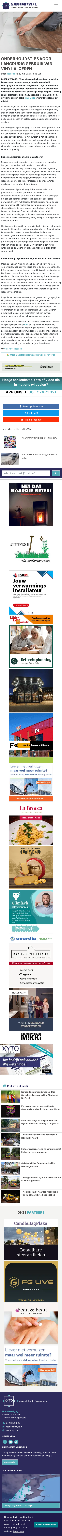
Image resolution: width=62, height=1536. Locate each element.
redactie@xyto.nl (14, 1426)
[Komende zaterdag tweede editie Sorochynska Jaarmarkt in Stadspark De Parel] (10, 1096)
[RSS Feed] (16, 1442)
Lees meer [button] (18, 1531)
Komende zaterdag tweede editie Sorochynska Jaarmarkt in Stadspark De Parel (39, 1095)
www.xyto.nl (12, 1430)
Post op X (32, 413)
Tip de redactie (33, 419)
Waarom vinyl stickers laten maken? (39, 437)
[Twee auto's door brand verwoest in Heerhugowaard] (10, 1139)
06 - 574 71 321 (42, 392)
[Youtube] (11, 1442)
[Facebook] (5, 1442)
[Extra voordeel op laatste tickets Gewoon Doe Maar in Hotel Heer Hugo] (10, 1111)
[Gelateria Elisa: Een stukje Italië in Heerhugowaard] (10, 1168)
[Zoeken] (56, 473)
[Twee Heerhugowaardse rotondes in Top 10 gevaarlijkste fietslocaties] (10, 1196)
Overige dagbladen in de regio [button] (18, 1505)
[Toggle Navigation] (56, 6)
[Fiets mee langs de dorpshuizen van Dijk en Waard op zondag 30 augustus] (10, 1125)
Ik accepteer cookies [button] (46, 1524)
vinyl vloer (30, 98)
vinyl (11, 348)
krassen (18, 348)
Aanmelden (10, 1462)
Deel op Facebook (33, 406)
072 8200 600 (13, 1423)
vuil (5, 348)
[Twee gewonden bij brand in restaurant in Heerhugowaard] (10, 1182)
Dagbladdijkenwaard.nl (24, 4)
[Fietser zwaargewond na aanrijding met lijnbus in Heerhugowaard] (10, 1153)
